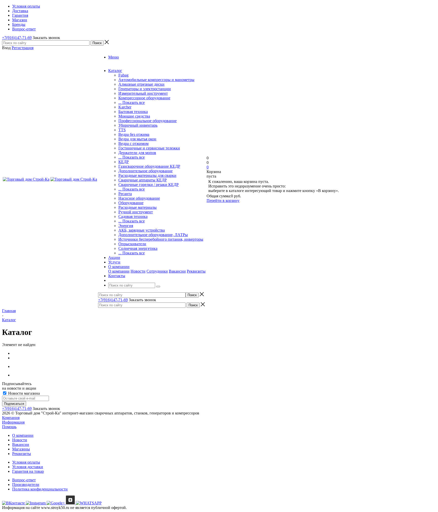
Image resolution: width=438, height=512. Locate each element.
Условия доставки (27, 467)
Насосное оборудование (139, 198)
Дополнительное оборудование (145, 171)
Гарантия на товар (28, 471)
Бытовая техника (133, 111)
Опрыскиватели (132, 244)
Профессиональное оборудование (147, 121)
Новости (138, 271)
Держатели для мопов (137, 152)
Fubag (123, 75)
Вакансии (177, 271)
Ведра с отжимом (133, 143)
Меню (113, 57)
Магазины (21, 449)
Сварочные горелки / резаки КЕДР (148, 184)
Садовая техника (133, 216)
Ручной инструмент (135, 212)
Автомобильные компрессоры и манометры (156, 80)
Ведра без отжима (133, 134)
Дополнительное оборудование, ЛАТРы (153, 235)
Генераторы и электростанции (144, 89)
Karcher (124, 107)
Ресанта (125, 194)
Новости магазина (23, 393)
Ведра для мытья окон (137, 139)
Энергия (125, 225)
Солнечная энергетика (137, 248)
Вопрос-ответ (24, 480)
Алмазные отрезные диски (141, 84)
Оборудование (130, 203)
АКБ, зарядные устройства (141, 230)
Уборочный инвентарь (137, 125)
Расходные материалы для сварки (147, 175)
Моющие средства (134, 116)
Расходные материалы (137, 207)
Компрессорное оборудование (144, 98)
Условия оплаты (26, 462)
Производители (25, 484)
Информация (13, 422)
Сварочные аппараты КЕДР (142, 180)
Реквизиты (196, 271)
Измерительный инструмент (143, 93)
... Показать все (131, 102)
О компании (119, 271)
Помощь (9, 427)
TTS (122, 130)
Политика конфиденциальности (40, 489)
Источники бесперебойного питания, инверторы (160, 239)
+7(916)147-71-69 (17, 37)
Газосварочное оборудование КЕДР (149, 166)
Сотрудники (157, 271)
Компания (11, 417)
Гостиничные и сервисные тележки (149, 148)
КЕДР (123, 162)
